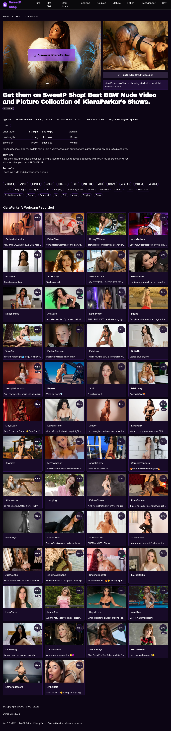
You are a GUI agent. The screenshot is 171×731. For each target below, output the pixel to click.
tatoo (75, 183)
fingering (19, 189)
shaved (23, 183)
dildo (7, 189)
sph (64, 195)
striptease (104, 189)
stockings (87, 183)
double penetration (13, 195)
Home (6, 16)
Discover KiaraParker (56, 56)
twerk (98, 195)
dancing (153, 183)
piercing (36, 183)
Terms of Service (55, 723)
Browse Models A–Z (11, 713)
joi (56, 195)
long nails (9, 183)
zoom (130, 189)
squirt (91, 189)
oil (47, 189)
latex (100, 183)
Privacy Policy (39, 723)
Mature (117, 3)
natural (111, 183)
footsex (31, 195)
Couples (101, 3)
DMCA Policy (25, 723)
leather (48, 183)
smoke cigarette (75, 189)
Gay (164, 3)
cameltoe (125, 183)
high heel (62, 183)
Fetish (130, 3)
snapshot (44, 195)
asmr (74, 195)
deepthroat (143, 189)
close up (139, 183)
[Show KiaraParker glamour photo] (56, 84)
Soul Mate (65, 4)
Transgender (148, 3)
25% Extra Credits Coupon (140, 75)
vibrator (118, 189)
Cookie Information (73, 723)
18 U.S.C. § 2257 (10, 723)
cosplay (86, 195)
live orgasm (35, 189)
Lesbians (85, 3)
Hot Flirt (49, 4)
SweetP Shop (12, 5)
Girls (38, 3)
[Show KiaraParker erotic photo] (47, 84)
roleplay (58, 189)
